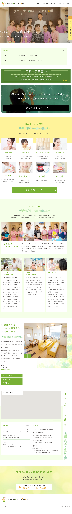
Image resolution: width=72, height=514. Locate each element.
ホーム (39, 3)
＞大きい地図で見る (57, 420)
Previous (25, 356)
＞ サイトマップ (4, 506)
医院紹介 (45, 3)
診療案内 (61, 3)
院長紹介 (53, 3)
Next (29, 356)
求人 (68, 3)
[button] (34, 190)
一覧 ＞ (64, 50)
